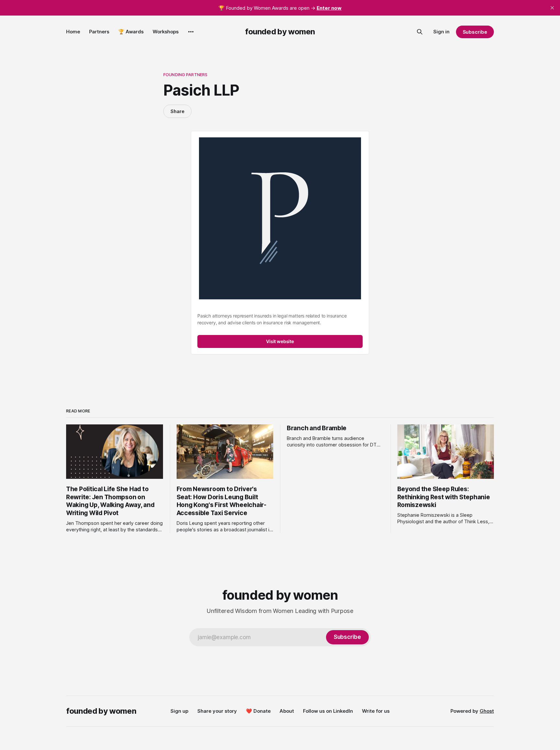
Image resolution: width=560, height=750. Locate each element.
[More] (191, 32)
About (287, 711)
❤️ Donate (258, 711)
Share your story (217, 711)
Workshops (166, 32)
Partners (99, 32)
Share (177, 111)
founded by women (280, 31)
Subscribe (475, 32)
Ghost (487, 711)
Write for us (376, 711)
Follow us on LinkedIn (328, 711)
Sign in (441, 32)
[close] (552, 8)
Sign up (179, 711)
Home (73, 32)
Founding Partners (185, 74)
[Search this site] (419, 32)
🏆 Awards (131, 32)
